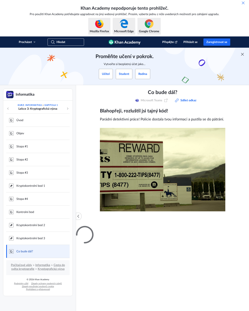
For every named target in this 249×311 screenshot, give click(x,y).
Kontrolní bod (25, 212)
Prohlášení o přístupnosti (38, 289)
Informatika (42, 265)
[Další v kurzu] (67, 108)
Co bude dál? (24, 251)
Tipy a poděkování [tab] (129, 229)
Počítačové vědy (21, 265)
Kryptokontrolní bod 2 (30, 225)
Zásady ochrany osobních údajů (46, 283)
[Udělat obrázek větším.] (162, 169)
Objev (20, 133)
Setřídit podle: (156, 272)
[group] (162, 198)
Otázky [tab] (108, 229)
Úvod (19, 120)
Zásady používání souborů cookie (38, 286)
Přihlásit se (190, 42)
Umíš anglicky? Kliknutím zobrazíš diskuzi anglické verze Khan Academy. (153, 304)
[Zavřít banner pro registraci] (242, 54)
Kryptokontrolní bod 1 (30, 185)
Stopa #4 (22, 198)
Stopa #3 (22, 172)
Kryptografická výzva (51, 268)
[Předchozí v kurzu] (8, 108)
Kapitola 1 (51, 105)
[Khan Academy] (125, 42)
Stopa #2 (22, 159)
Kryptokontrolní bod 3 (30, 238)
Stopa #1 (22, 146)
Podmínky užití (21, 283)
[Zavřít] (243, 3)
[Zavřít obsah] (79, 216)
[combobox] (183, 272)
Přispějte (168, 42)
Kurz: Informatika (30, 105)
